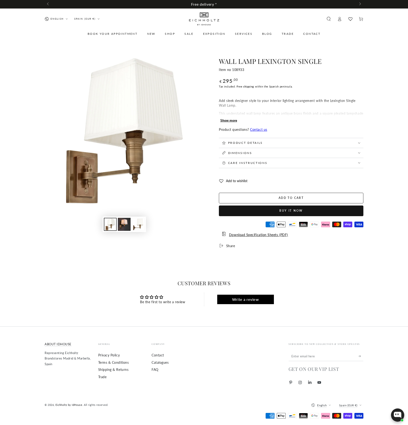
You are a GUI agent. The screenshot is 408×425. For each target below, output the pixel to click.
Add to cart (291, 198)
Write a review (245, 299)
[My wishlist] (350, 19)
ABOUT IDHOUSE (58, 344)
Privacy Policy (109, 355)
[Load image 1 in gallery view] (110, 224)
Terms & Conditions (113, 362)
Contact (158, 355)
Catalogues (160, 362)
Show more (228, 120)
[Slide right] (359, 4)
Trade (102, 377)
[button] (328, 19)
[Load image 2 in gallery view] (124, 224)
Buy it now (291, 210)
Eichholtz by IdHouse (68, 404)
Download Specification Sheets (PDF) (258, 235)
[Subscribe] (360, 356)
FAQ (155, 370)
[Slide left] (48, 4)
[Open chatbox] (397, 415)
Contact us (258, 129)
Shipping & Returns (113, 370)
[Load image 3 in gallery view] (138, 224)
